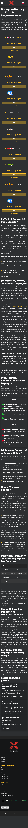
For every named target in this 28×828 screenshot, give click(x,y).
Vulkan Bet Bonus (4, 778)
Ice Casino (19, 93)
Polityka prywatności (5, 791)
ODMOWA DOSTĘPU (5, 793)
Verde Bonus (3, 767)
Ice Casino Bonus (4, 776)
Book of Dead (3, 761)
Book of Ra (3, 757)
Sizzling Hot (3, 759)
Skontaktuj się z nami (5, 786)
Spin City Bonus (4, 772)
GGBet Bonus (3, 770)
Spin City (19, 57)
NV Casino (19, 37)
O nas (2, 784)
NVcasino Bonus (4, 774)
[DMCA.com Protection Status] (5, 809)
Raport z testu (14, 50)
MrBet (19, 129)
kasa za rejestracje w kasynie (20, 306)
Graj (14, 47)
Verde (19, 165)
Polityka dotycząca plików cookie (7, 795)
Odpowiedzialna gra (5, 789)
